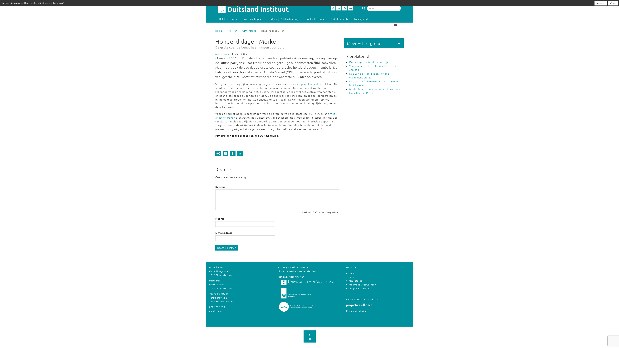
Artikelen (232, 30)
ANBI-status (355, 280)
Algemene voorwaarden (362, 284)
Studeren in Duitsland (232, 25)
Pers (351, 276)
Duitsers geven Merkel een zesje (369, 62)
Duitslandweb (339, 19)
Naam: (219, 218)
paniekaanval (309, 84)
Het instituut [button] (227, 19)
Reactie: (220, 186)
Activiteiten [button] (315, 19)
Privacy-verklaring (356, 311)
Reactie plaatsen (226, 247)
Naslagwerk (361, 19)
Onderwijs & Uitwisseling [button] (283, 19)
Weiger (613, 3)
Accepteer (600, 3)
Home (218, 30)
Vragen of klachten (359, 288)
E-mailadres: (223, 232)
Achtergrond (249, 30)
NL (399, 25)
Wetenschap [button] (252, 19)
